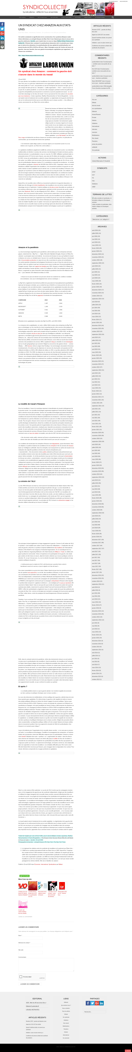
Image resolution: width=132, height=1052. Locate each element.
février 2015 (95, 634)
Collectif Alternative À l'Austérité (101, 161)
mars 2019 (95, 495)
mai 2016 (94, 596)
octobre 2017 (96, 545)
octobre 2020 (96, 438)
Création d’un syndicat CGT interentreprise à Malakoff (22, 893)
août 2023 (95, 337)
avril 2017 (95, 563)
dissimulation (68, 456)
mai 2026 (94, 239)
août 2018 (95, 515)
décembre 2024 (96, 289)
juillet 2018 (95, 518)
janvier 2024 (95, 322)
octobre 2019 (96, 474)
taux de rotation (34, 433)
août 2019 (95, 480)
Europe (94, 117)
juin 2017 (94, 557)
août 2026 (95, 230)
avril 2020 (95, 456)
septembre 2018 (96, 513)
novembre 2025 (96, 257)
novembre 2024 (96, 292)
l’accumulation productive (29, 260)
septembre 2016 (96, 584)
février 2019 (95, 498)
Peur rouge (21, 137)
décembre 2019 (96, 468)
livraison (71, 445)
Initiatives (54, 17)
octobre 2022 (96, 367)
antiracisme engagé (64, 500)
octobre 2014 (96, 646)
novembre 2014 (96, 643)
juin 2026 (94, 236)
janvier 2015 (95, 637)
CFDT (93, 172)
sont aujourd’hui (32, 572)
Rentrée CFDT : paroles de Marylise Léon (36, 1021)
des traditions (58, 547)
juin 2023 (94, 343)
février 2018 (95, 533)
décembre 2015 (96, 611)
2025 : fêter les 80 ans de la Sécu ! (36, 1002)
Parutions (87, 17)
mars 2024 (95, 316)
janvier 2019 (95, 501)
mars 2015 (95, 631)
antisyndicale (55, 580)
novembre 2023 (96, 328)
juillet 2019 (95, 483)
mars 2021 (95, 423)
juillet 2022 (95, 376)
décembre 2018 (96, 504)
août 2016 (95, 587)
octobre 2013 (96, 679)
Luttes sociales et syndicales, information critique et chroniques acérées (102, 206)
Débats (31, 17)
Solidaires (95, 183)
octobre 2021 (96, 402)
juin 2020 (94, 450)
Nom (20, 935)
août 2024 (95, 301)
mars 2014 (95, 667)
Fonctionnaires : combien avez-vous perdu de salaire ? (102, 64)
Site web (20, 950)
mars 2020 (95, 459)
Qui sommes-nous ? (66, 1005)
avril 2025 (95, 278)
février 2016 (95, 605)
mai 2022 (94, 382)
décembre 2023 (96, 325)
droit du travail (96, 105)
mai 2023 (94, 346)
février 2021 (95, 426)
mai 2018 (94, 524)
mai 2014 (94, 661)
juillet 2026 (95, 233)
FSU (93, 181)
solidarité (94, 147)
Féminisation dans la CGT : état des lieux (62, 893)
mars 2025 (95, 281)
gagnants (40, 295)
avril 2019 (95, 492)
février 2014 (95, 670)
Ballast (60, 864)
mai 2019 (94, 489)
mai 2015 (94, 626)
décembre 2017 (96, 539)
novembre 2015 (96, 614)
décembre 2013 (96, 676)
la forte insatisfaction (39, 185)
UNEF (93, 186)
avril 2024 (95, 313)
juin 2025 (94, 272)
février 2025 (95, 284)
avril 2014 (95, 664)
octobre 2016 (96, 581)
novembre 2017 (96, 542)
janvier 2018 (95, 536)
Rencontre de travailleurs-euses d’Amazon (42, 893)
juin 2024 (94, 307)
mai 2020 (94, 453)
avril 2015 (95, 629)
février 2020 (95, 462)
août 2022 (95, 373)
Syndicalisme (52, 864)
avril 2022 (95, 385)
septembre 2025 (96, 263)
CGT (93, 175)
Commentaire (22, 957)
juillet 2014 (95, 655)
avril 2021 (95, 420)
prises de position (97, 144)
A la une (94, 99)
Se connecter (66, 1038)
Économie (37, 864)
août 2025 (95, 266)
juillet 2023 (95, 340)
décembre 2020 (96, 432)
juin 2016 (94, 593)
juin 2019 (94, 486)
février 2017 (95, 569)
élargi (53, 341)
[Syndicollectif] (66, 9)
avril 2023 (95, 349)
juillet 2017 (95, 554)
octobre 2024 (96, 295)
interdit (24, 736)
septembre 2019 (96, 477)
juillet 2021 (95, 411)
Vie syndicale (42, 17)
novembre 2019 (96, 471)
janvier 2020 (95, 465)
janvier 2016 (95, 608)
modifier (55, 738)
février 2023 (95, 355)
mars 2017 (95, 566)
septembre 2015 (96, 620)
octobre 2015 (96, 617)
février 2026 (95, 248)
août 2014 (95, 652)
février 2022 (95, 391)
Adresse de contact (24, 942)
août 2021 (95, 408)
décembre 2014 (96, 640)
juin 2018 (94, 521)
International (100, 17)
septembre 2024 (96, 298)
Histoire (78, 17)
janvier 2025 (95, 286)
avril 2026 (95, 242)
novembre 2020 (96, 435)
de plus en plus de (37, 333)
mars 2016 (95, 602)
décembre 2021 (96, 397)
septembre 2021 (96, 405)
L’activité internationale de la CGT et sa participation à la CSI (32, 894)
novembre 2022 (96, 364)
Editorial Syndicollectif (32, 1006)
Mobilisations (66, 17)
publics (45, 452)
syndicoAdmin (62, 32)
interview (94, 129)
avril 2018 (95, 527)
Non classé (95, 138)
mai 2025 (94, 275)
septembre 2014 (96, 649)
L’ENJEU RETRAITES (32, 1009)
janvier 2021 (95, 429)
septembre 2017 (96, 548)
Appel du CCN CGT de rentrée (100, 34)
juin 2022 (94, 379)
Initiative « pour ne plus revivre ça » (102, 42)
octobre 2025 (96, 260)
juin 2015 (94, 623)
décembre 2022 (96, 361)
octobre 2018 (96, 510)
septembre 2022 (96, 370)
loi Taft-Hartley (61, 135)
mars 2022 (95, 388)
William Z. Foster (59, 551)
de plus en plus (54, 187)
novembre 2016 (96, 578)
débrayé (25, 466)
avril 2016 (95, 599)
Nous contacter (66, 1008)
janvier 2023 (95, 358)
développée (69, 341)
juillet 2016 (95, 590)
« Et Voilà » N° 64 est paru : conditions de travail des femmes (52, 894)
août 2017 (95, 551)
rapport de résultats (40, 266)
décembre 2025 (96, 254)
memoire (94, 132)
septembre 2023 (96, 334)
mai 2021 (94, 417)
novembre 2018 (96, 507)
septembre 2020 (96, 441)
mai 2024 (94, 310)
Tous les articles (66, 1011)
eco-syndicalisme (97, 108)
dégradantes (55, 443)
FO (93, 178)
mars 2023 (95, 352)
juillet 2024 (95, 304)
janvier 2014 (95, 673)
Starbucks (27, 191)
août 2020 (95, 444)
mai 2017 (94, 560)
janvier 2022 (95, 394)
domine (30, 346)
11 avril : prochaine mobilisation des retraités (22, 911)
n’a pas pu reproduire (65, 583)
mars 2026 (95, 245)
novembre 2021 (96, 400)
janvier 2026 (95, 251)
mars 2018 (95, 530)
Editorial (22, 17)
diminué (36, 164)
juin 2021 (94, 414)
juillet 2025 (95, 269)
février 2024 (95, 319)
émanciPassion (96, 114)
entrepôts (53, 445)
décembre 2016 (96, 575)
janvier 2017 (95, 572)
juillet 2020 (95, 447)
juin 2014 (94, 658)
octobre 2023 (96, 331)
